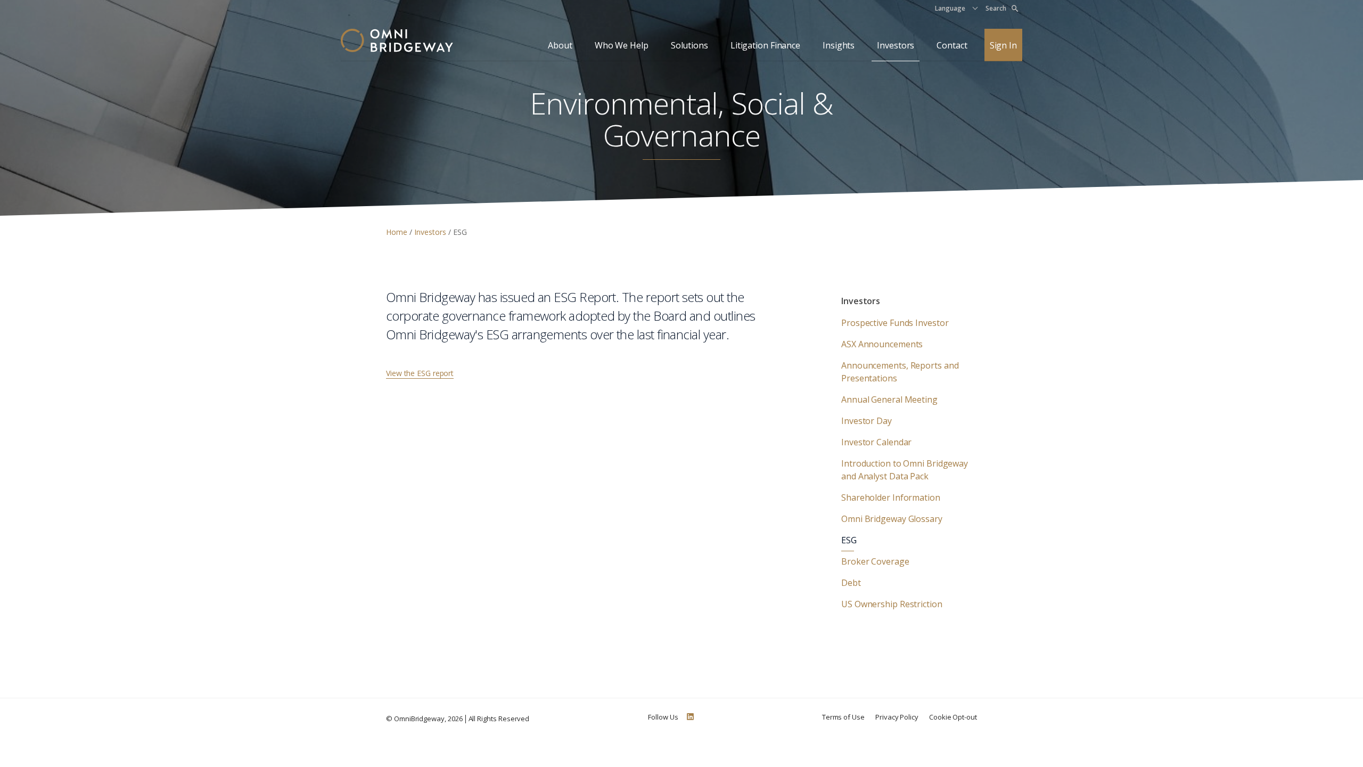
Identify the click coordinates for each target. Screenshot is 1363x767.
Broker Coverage (875, 561)
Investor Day (866, 421)
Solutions (689, 45)
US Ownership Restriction (891, 604)
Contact (952, 45)
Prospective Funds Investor (894, 323)
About (560, 45)
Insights (839, 45)
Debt (851, 583)
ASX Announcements (882, 344)
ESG (849, 540)
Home (397, 232)
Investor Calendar (876, 442)
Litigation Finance (765, 45)
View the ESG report (420, 373)
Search (996, 8)
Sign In (1003, 45)
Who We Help (621, 45)
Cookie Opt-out (953, 717)
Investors (895, 45)
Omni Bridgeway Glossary (891, 519)
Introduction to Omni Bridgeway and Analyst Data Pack (904, 470)
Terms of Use (843, 717)
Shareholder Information (890, 497)
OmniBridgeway (419, 718)
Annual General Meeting (889, 399)
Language (950, 8)
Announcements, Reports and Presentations (899, 372)
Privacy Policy (896, 717)
